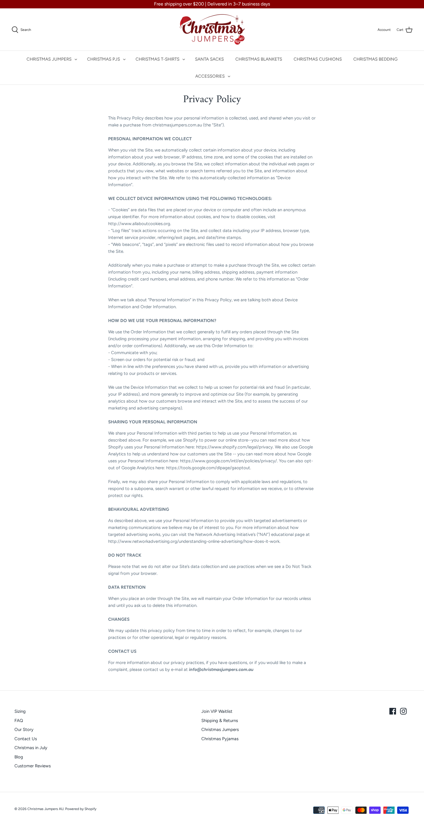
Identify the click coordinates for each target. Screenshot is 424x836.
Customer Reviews (32, 765)
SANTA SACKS (209, 59)
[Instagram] (403, 711)
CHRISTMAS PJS (103, 59)
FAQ (18, 720)
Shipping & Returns (219, 720)
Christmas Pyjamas (220, 738)
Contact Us (25, 738)
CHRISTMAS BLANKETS (258, 59)
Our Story (23, 729)
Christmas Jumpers (220, 729)
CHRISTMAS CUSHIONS (318, 59)
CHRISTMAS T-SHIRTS (157, 59)
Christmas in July (30, 747)
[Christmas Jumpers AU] (212, 29)
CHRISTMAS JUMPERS (49, 59)
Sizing (20, 711)
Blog (18, 757)
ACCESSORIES (210, 76)
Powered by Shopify (80, 809)
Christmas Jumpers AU (45, 809)
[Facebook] (392, 711)
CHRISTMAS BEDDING (375, 59)
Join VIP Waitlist (216, 711)
